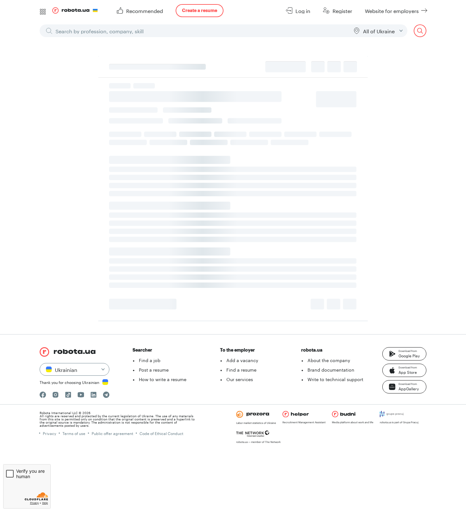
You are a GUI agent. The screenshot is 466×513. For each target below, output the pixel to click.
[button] (404, 353)
